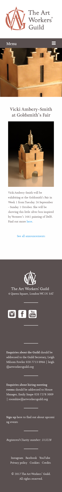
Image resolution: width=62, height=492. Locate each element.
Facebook (31, 458)
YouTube (44, 458)
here (29, 221)
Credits (46, 462)
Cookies (35, 462)
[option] (31, 67)
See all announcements (31, 236)
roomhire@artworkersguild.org (28, 399)
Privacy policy (18, 462)
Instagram (17, 458)
